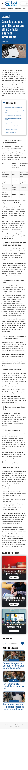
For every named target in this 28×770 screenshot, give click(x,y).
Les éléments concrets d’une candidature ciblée (13, 115)
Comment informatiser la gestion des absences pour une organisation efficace (14, 624)
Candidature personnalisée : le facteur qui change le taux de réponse (14, 111)
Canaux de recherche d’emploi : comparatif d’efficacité (13, 107)
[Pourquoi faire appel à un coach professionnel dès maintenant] (14, 594)
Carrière (5, 16)
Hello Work (15, 203)
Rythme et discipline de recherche (11, 122)
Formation (14, 701)
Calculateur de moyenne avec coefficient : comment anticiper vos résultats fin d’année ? (13, 665)
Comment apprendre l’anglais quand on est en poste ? (14, 572)
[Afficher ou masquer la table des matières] (20, 103)
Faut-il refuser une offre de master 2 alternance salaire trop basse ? (13, 686)
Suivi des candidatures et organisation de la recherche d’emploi (13, 119)
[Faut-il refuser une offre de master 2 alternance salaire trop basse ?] (14, 676)
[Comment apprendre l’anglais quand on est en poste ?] (14, 568)
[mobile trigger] (3, 3)
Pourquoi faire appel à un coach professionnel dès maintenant (14, 599)
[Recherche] (23, 3)
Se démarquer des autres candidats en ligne (12, 126)
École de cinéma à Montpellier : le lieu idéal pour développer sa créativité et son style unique (13, 706)
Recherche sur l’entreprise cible (11, 132)
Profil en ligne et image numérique (11, 129)
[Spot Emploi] (11, 3)
